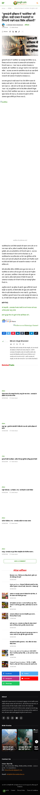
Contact (13, 790)
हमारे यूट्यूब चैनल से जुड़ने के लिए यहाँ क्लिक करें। (16, 315)
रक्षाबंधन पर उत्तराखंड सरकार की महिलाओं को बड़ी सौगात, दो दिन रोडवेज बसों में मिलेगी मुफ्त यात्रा (23, 594)
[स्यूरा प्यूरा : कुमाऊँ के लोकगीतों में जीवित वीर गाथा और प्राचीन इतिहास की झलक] (20, 411)
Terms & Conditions (32, 790)
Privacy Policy (21, 790)
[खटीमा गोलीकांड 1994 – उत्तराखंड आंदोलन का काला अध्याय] (20, 506)
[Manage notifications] (4, 791)
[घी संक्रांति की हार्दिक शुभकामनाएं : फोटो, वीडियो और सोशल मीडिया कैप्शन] (5, 644)
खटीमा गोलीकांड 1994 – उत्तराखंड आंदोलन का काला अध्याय (16, 521)
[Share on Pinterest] (16, 31)
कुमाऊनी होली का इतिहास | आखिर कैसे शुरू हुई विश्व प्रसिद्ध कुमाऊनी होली (19, 459)
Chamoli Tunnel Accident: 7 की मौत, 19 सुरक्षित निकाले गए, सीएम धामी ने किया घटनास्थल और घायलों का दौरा (23, 663)
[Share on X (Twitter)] (13, 31)
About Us (6, 790)
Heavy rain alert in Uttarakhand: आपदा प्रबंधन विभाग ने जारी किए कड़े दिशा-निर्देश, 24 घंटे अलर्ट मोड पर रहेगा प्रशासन (24, 653)
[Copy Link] (19, 31)
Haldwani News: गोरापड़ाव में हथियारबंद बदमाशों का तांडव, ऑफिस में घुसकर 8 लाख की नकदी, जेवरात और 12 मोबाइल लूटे (24, 585)
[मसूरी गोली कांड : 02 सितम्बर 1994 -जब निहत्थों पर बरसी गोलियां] (20, 475)
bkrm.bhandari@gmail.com (13, 770)
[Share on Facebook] (10, 31)
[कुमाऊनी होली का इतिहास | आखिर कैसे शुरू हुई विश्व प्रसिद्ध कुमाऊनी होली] (20, 444)
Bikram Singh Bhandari (15, 25)
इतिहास (27, 25)
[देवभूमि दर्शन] (20, 3)
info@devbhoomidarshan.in (15, 774)
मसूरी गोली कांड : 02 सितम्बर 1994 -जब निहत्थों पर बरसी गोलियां (17, 490)
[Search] (37, 3)
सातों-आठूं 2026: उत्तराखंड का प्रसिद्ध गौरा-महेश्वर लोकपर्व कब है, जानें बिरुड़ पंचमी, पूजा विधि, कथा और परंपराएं (23, 624)
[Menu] (3, 3)
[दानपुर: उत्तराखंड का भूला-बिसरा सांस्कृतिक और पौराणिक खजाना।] (20, 537)
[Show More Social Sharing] (22, 31)
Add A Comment (20, 561)
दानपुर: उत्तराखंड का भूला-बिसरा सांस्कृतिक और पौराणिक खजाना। (18, 552)
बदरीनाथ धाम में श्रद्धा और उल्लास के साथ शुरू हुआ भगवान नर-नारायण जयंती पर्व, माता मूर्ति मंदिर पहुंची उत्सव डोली (24, 633)
